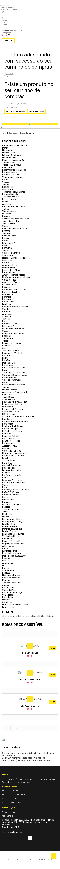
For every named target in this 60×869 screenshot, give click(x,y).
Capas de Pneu (9, 590)
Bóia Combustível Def (30, 706)
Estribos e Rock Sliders (12, 426)
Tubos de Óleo (8, 223)
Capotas (6, 309)
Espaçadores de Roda (12, 404)
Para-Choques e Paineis (13, 455)
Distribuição (7, 167)
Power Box (7, 394)
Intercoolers (7, 407)
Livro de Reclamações (12, 832)
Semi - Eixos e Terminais (13, 372)
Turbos (5, 209)
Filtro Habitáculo (9, 157)
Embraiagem (8, 499)
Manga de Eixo (9, 363)
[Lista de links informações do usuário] (2, 3)
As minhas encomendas (12, 790)
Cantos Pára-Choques (12, 465)
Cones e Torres (9, 280)
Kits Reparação (9, 243)
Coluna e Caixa (9, 236)
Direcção (6, 231)
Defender (6, 297)
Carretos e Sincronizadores (14, 375)
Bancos (5, 568)
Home (4, 133)
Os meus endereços (10, 798)
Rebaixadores (8, 272)
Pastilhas (6, 336)
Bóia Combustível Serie (30, 679)
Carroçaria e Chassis (11, 451)
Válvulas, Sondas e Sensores (15, 219)
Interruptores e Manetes (13, 519)
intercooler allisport (29, 616)
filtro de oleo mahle (11, 616)
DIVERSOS (7, 538)
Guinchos (6, 433)
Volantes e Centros (11, 253)
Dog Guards (7, 419)
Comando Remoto (10, 495)
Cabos (5, 226)
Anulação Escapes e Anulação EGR (18, 416)
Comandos (7, 602)
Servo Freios (8, 338)
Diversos (6, 216)
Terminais (7, 233)
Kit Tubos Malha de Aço (13, 328)
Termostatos (8, 162)
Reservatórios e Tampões (14, 170)
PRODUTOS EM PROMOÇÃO (15, 145)
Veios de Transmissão (12, 380)
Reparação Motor (10, 199)
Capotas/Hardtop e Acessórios (16, 307)
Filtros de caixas (9, 390)
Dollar (4, 20)
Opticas (5, 516)
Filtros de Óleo (8, 153)
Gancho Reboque (10, 429)
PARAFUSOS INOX (10, 492)
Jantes (5, 585)
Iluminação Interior (10, 551)
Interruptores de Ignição (13, 521)
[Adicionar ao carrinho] (5, 664)
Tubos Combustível (11, 221)
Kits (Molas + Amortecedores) (16, 277)
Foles (4, 565)
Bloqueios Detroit (10, 436)
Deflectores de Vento (12, 431)
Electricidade (13, 133)
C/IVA (53, 648)
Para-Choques (9, 424)
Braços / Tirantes (10, 284)
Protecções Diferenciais (13, 409)
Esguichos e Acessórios (13, 543)
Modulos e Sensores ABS (13, 333)
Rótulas (5, 262)
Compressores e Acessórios (15, 289)
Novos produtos (8, 812)
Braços (5, 238)
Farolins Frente (9, 531)
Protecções (7, 443)
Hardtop (6, 311)
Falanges (6, 358)
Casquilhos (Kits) (10, 282)
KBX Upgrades (8, 414)
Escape (5, 201)
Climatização (8, 595)
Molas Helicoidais (10, 267)
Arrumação (7, 563)
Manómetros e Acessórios (14, 556)
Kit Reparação (8, 326)
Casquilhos (7, 260)
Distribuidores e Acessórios (14, 228)
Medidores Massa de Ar (13, 160)
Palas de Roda (8, 468)
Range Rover (8, 302)
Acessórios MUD (9, 446)
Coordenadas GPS (10, 827)
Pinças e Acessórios (11, 343)
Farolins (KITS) (9, 524)
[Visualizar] (30, 646)
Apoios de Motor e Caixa (13, 197)
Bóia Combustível (30, 653)
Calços (5, 331)
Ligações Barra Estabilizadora (16, 258)
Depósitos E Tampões (12, 475)
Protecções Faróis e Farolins (15, 421)
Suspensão (7, 255)
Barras (5, 240)
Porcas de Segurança (12, 592)
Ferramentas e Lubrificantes (15, 604)
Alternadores (8, 189)
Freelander (7, 304)
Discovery (6, 299)
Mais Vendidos (8, 816)
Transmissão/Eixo (10, 350)
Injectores (6, 214)
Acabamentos (8, 460)
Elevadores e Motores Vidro (15, 453)
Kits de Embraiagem (11, 504)
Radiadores (7, 597)
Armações (7, 314)
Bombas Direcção (10, 194)
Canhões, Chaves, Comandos (15, 490)
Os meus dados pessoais (12, 802)
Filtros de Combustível (12, 155)
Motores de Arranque (12, 529)
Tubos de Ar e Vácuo (11, 165)
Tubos (5, 250)
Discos (5, 321)
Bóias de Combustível (12, 541)
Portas (5, 487)
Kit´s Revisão (8, 294)
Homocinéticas (9, 377)
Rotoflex (6, 360)
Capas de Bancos (10, 438)
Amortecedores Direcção (13, 275)
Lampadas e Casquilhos (13, 534)
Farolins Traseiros (10, 526)
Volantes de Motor (10, 509)
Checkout (8, 41)
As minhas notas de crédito (13, 794)
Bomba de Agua (9, 172)
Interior (5, 560)
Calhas (5, 477)
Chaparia (6, 448)
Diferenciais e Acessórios (13, 367)
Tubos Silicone (9, 397)
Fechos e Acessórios (11, 470)
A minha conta (9, 786)
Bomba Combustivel (11, 174)
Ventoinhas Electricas (12, 536)
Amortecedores (9, 265)
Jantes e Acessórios (11, 583)
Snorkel (5, 497)
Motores (6, 600)
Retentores (7, 187)
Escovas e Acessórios (12, 480)
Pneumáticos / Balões (12, 270)
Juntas (5, 184)
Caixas (5, 382)
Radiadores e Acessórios (13, 206)
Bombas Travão (9, 324)
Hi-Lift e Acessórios (11, 441)
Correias (6, 179)
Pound (4, 24)
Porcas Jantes (9, 587)
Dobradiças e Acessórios (13, 482)
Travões (6, 319)
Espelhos (6, 458)
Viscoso (5, 182)
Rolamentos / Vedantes (13, 353)
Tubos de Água (9, 211)
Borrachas (7, 463)
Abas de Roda (8, 399)
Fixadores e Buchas (11, 575)
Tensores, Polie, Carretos (13, 192)
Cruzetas (6, 355)
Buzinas (6, 558)
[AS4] (30, 124)
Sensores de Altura (11, 292)
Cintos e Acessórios (11, 578)
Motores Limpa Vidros (12, 553)
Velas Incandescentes (12, 177)
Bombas (6, 502)
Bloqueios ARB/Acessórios (14, 402)
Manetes (6, 580)
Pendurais (7, 248)
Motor (5, 148)
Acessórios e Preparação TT (15, 392)
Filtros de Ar (7, 150)
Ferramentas (8, 607)
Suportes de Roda (10, 412)
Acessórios (7, 204)
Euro (4, 22)
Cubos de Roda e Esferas (13, 385)
